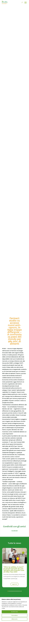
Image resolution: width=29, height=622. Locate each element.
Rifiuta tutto (14, 619)
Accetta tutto (14, 611)
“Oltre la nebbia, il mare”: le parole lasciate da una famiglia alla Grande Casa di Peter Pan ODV (13, 569)
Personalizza (14, 615)
